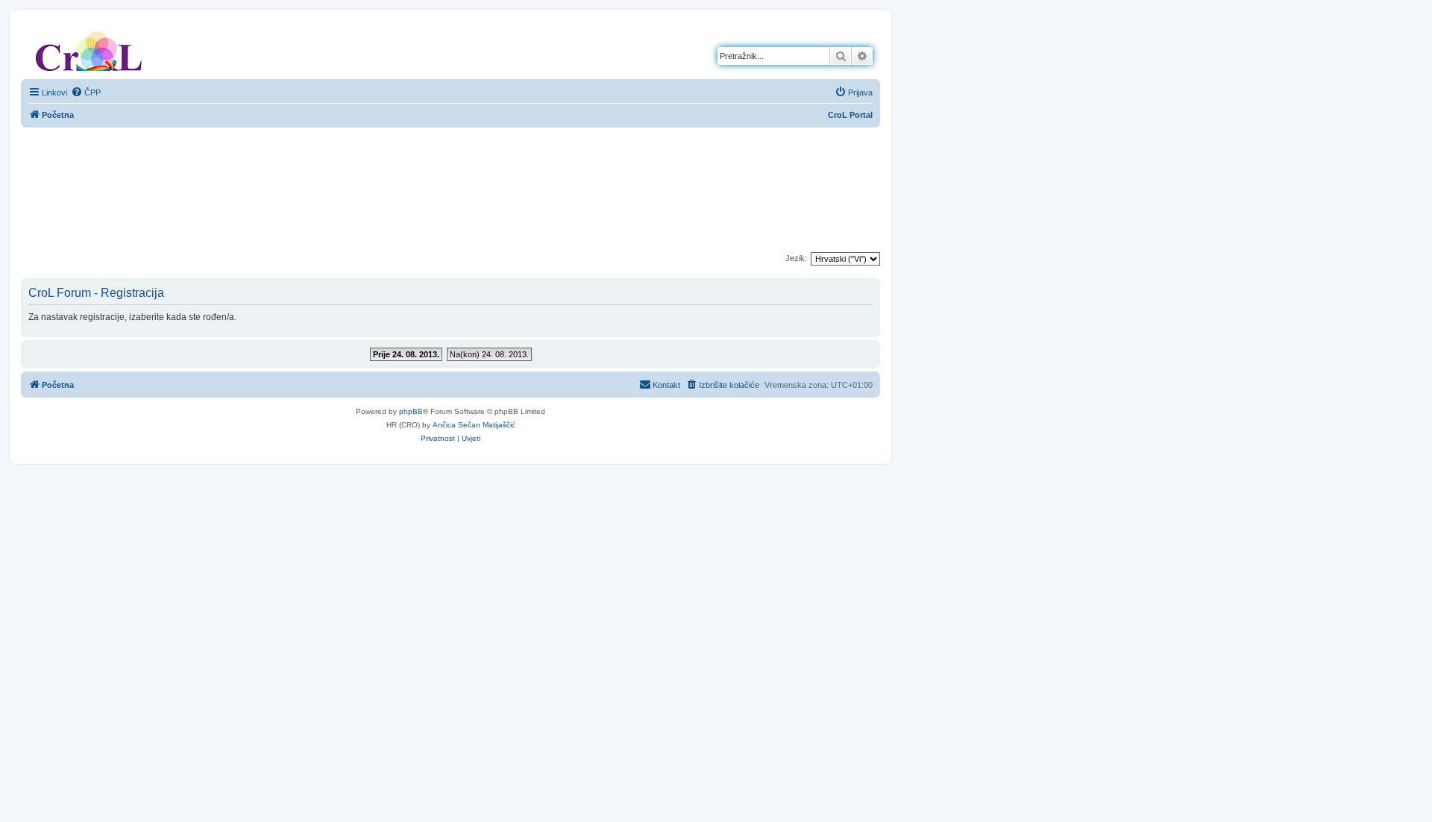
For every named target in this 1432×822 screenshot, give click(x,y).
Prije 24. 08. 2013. (406, 354)
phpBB (411, 411)
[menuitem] (86, 92)
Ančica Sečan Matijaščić (474, 425)
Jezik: (796, 258)
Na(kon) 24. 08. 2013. (489, 354)
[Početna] (89, 48)
